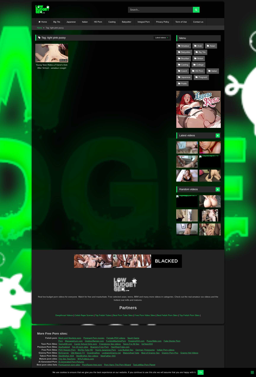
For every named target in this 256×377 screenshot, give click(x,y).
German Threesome (145, 350)
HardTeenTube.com (120, 347)
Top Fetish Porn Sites (189, 315)
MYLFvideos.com (86, 359)
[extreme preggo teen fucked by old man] (210, 229)
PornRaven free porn (92, 364)
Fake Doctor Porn (172, 341)
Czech (184, 71)
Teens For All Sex (131, 344)
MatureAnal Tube (131, 353)
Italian (85, 22)
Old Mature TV (78, 353)
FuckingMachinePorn (116, 341)
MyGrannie (63, 353)
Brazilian (185, 58)
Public (184, 83)
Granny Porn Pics (170, 353)
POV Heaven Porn (67, 350)
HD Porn (98, 22)
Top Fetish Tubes (103, 315)
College (200, 65)
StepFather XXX (108, 356)
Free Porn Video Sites (145, 315)
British (200, 58)
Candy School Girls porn (85, 344)
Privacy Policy (162, 22)
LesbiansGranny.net (111, 353)
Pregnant (203, 77)
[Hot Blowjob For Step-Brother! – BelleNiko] (210, 161)
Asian (212, 46)
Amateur (185, 46)
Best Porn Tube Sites (123, 315)
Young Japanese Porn (105, 350)
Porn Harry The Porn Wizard (117, 364)
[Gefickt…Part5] (210, 215)
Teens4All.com (65, 344)
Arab (199, 46)
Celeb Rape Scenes (84, 315)
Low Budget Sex (125, 350)
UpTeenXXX (147, 344)
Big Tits (56, 22)
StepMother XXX (66, 356)
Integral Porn (144, 22)
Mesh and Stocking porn (69, 338)
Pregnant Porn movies (93, 338)
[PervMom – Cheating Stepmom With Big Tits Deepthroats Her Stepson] (187, 229)
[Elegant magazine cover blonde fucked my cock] (210, 201)
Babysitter (126, 22)
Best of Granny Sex (150, 353)
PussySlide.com (154, 341)
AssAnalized (64, 347)
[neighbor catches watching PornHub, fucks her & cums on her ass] (210, 176)
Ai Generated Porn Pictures (71, 362)
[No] (252, 372)
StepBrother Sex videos (87, 356)
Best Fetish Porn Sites (167, 315)
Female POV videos (116, 338)
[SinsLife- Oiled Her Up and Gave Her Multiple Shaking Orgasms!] (187, 201)
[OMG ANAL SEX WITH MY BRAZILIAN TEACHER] (187, 161)
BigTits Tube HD (85, 350)
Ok (200, 372)
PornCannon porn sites (69, 364)
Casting (112, 22)
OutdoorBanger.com (94, 341)
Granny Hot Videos (189, 353)
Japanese (71, 22)
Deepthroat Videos (64, 315)
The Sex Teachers (66, 359)
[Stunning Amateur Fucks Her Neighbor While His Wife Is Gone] (210, 147)
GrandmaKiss (93, 353)
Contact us (198, 22)
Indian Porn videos (165, 350)
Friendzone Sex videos (110, 344)
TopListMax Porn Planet (144, 364)
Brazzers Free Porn (99, 347)
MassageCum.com (74, 341)
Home (44, 22)
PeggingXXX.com (136, 341)
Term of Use (181, 22)
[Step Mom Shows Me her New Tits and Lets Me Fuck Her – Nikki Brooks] (187, 176)
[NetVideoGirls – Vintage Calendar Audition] (187, 147)
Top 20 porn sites (80, 347)
